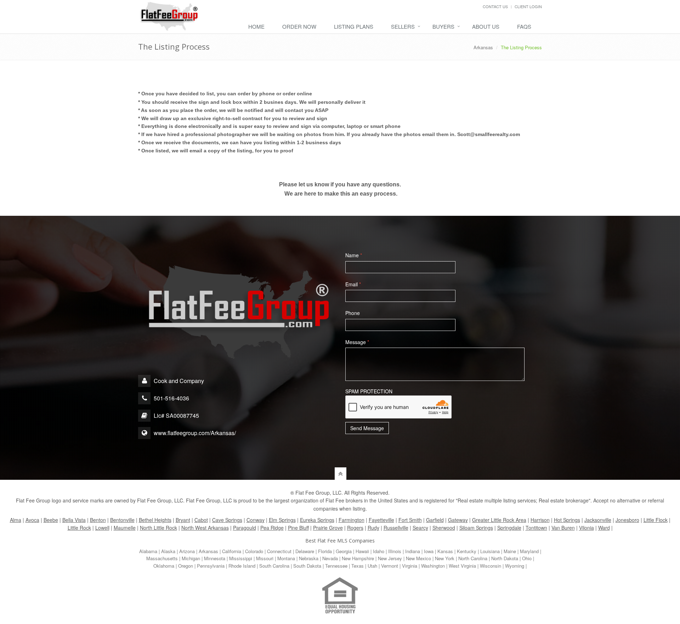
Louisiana (490, 551)
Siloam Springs (476, 527)
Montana (286, 558)
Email (353, 284)
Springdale (509, 527)
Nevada (330, 558)
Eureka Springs (317, 519)
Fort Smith (410, 519)
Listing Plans (353, 26)
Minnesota (214, 558)
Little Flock (656, 519)
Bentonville (122, 519)
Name (353, 255)
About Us (485, 26)
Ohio (527, 558)
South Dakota (307, 565)
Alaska (168, 551)
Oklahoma (163, 565)
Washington (433, 565)
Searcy (420, 527)
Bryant (183, 519)
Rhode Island (241, 565)
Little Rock (79, 527)
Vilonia (586, 527)
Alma (15, 519)
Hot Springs (567, 519)
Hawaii (362, 551)
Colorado (254, 551)
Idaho (378, 551)
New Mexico (418, 558)
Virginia (409, 565)
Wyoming (514, 565)
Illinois (394, 551)
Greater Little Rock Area (499, 519)
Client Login (528, 6)
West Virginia (462, 565)
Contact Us (495, 6)
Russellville (396, 527)
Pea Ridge (272, 527)
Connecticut (279, 551)
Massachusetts (162, 558)
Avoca (32, 519)
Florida (325, 551)
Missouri (264, 558)
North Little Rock (158, 527)
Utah (372, 565)
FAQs (524, 26)
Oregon (185, 565)
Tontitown (536, 527)
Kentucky (466, 551)
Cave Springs (227, 519)
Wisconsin (490, 565)
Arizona (187, 551)
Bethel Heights (155, 519)
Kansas (445, 551)
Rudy (373, 527)
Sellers (403, 26)
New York (444, 558)
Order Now (299, 26)
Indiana (412, 551)
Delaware (304, 551)
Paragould (244, 527)
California (231, 551)
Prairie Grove (328, 527)
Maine (510, 551)
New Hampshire (358, 558)
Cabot (201, 519)
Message (357, 341)
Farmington (351, 519)
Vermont (389, 565)
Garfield (435, 519)
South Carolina (274, 565)
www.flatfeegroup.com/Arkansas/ (195, 433)
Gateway (458, 519)
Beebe (51, 519)
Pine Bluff (298, 527)
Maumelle (125, 527)
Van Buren (563, 527)
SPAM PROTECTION (368, 391)
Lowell (102, 527)
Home (256, 26)
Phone (352, 312)
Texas (357, 565)
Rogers (355, 527)
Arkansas (483, 47)
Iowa (429, 551)
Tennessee (336, 565)
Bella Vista (74, 519)
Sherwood (443, 527)
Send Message (367, 428)
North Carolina (472, 558)
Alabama (148, 551)
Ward (604, 527)
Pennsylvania (211, 565)
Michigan (191, 558)
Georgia (344, 551)
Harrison (540, 519)
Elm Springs (282, 519)
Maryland (529, 551)
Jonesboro (627, 519)
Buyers (443, 26)
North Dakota (504, 558)
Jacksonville (597, 519)
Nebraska (308, 558)
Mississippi (240, 558)
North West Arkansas (205, 527)
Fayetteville (381, 519)
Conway (255, 519)
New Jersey (390, 558)
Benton (98, 519)
